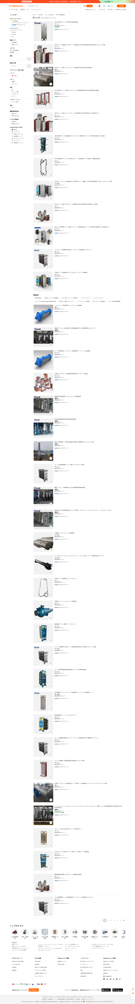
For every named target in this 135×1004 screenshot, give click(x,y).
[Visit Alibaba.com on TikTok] (120, 979)
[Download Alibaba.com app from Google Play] (117, 990)
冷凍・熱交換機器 (49, 14)
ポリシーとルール (39, 976)
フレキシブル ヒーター (97, 948)
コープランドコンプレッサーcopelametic (50, 948)
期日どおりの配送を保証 (41, 967)
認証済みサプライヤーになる (110, 970)
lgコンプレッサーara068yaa (99, 301)
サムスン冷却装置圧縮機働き (114, 301)
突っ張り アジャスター (44, 950)
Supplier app (75, 990)
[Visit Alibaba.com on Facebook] (104, 979)
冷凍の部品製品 (38, 297)
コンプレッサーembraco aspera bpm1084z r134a (45, 301)
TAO (80, 997)
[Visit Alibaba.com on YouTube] (117, 979)
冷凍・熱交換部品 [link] (60, 14)
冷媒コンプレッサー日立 (18, 946)
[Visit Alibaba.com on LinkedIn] (107, 979)
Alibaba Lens (15, 990)
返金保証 (37, 964)
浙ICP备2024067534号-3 (107, 1001)
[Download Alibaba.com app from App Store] (106, 990)
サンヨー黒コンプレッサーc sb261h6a (69, 297)
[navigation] (21, 468)
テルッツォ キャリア (70, 948)
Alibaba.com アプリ (85, 990)
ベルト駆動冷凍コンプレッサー (100, 946)
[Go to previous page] (101, 920)
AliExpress (45, 997)
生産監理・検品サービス (41, 973)
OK (29, 58)
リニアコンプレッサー (85, 297)
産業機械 (40, 14)
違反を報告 (83, 976)
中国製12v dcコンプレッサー (20, 948)
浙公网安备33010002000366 (93, 1001)
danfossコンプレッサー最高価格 (51, 297)
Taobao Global (74, 997)
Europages (90, 997)
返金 (81, 970)
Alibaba (34, 14)
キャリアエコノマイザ (98, 297)
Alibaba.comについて (17, 958)
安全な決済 (37, 961)
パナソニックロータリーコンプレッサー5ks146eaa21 (51, 944)
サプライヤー (65, 29)
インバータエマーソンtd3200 (83, 301)
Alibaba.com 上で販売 (108, 961)
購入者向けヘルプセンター (87, 961)
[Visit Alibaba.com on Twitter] (110, 979)
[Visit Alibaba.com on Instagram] (114, 979)
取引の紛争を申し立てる (86, 967)
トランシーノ (68, 950)
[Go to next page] (121, 920)
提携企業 (105, 973)
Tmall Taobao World (60, 997)
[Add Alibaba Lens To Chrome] (34, 990)
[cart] (104, 6)
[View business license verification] (81, 1001)
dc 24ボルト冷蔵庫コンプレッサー (66, 301)
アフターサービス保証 (40, 970)
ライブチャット (84, 964)
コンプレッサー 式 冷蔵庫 (19, 950)
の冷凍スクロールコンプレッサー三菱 (102, 944)
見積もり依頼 (61, 964)
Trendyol (84, 997)
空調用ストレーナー (44, 946)
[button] (85, 6)
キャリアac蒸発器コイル (72, 944)
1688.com (51, 997)
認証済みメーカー (62, 961)
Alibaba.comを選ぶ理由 (17, 961)
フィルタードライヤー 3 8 (72, 946)
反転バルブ (15, 944)
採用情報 (14, 970)
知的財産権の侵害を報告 (86, 973)
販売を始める (106, 964)
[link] (133, 989)
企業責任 (14, 967)
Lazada (67, 997)
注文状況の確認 (107, 967)
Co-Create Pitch (16, 964)
